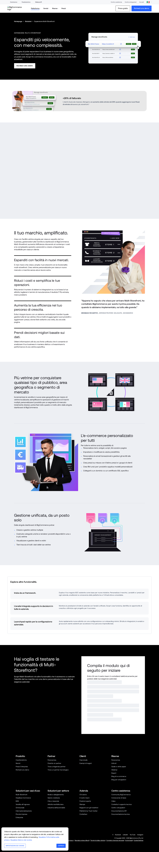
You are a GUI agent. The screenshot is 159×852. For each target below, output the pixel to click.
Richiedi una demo (22, 770)
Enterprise (19, 817)
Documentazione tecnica (120, 814)
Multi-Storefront (21, 794)
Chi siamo (83, 794)
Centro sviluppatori (131, 2)
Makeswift (38, 2)
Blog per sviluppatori (118, 780)
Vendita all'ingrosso (23, 804)
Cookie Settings (138, 840)
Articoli (113, 763)
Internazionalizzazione (24, 811)
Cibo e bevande (53, 801)
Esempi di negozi (86, 763)
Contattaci (83, 814)
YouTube (132, 835)
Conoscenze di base (118, 798)
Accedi (141, 2)
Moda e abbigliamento (56, 794)
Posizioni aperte (85, 801)
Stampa (82, 804)
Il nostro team (85, 798)
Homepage (18, 21)
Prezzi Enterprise (22, 766)
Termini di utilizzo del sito (97, 840)
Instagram (140, 835)
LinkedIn (125, 835)
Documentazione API (119, 811)
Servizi (18, 763)
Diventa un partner (54, 763)
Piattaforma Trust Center (89, 811)
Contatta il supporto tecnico (121, 804)
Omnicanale (20, 808)
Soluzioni (28, 21)
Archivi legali (129, 840)
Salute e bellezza (54, 798)
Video (113, 801)
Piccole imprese (21, 814)
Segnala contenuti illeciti (82, 840)
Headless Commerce (23, 798)
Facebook (118, 835)
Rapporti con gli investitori (89, 808)
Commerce (13, 2)
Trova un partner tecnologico (58, 770)
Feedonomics (26, 2)
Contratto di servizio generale (115, 840)
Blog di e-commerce (118, 776)
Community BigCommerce (120, 794)
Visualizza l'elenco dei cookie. (21, 840)
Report (113, 773)
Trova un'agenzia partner (57, 766)
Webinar (114, 770)
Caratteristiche (21, 760)
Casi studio (84, 760)
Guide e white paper (118, 766)
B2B (17, 801)
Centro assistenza (116, 2)
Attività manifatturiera (55, 804)
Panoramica (52, 760)
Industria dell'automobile (56, 808)
